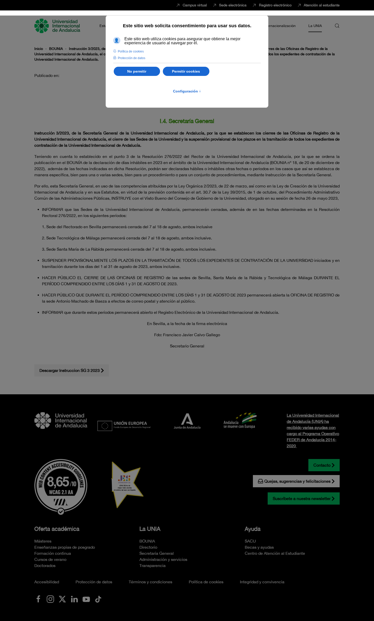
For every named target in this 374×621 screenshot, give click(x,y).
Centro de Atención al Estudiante (275, 553)
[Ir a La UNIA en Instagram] (50, 598)
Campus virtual (195, 5)
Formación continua (52, 553)
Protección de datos (94, 581)
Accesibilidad (46, 581)
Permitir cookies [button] (186, 71)
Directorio (148, 547)
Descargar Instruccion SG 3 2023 (69, 370)
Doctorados (44, 565)
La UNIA (149, 528)
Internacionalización (279, 26)
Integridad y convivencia (262, 581)
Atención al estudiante (322, 5)
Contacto (321, 465)
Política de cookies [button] (131, 51)
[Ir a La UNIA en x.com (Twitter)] (62, 598)
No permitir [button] (136, 71)
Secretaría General (156, 553)
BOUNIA (147, 541)
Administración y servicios (163, 559)
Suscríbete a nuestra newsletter (301, 498)
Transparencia (152, 565)
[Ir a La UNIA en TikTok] (98, 598)
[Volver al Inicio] (58, 26)
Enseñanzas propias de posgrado (64, 547)
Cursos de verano (50, 559)
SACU (250, 541)
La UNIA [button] (315, 26)
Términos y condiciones (150, 581)
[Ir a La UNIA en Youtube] (86, 598)
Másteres (42, 541)
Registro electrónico (275, 5)
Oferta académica (56, 528)
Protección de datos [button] (131, 58)
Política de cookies (206, 581)
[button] (337, 26)
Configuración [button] (187, 91)
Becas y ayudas (259, 547)
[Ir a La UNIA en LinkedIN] (74, 598)
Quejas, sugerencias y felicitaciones (297, 481)
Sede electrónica (233, 5)
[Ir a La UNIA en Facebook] (38, 598)
